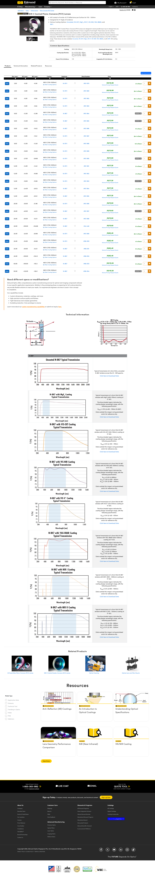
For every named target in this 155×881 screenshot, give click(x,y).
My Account (121, 3)
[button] (126, 6)
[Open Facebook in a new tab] (101, 850)
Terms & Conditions (40, 851)
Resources (48, 66)
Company (47, 7)
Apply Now (115, 819)
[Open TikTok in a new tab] (133, 850)
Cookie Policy (29, 851)
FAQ (9, 716)
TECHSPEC (20, 831)
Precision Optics (51, 825)
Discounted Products (83, 823)
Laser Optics (50, 831)
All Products (21, 10)
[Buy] (149, 83)
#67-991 (86, 166)
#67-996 (86, 203)
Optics (27, 10)
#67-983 (86, 106)
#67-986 (86, 128)
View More (46, 761)
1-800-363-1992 (126, 6)
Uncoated (70, 22)
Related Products (36, 66)
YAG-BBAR (97, 22)
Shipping (49, 808)
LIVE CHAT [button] (63, 786)
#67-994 (86, 188)
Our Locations (20, 817)
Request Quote (114, 85)
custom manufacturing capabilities (33, 307)
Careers (19, 820)
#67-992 (86, 173)
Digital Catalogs (112, 811)
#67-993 (86, 181)
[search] (77, 2)
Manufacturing (30, 7)
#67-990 (86, 158)
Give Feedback (51, 817)
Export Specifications (146, 73)
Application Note (13, 700)
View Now (58, 714)
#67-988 (86, 143)
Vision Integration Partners (84, 811)
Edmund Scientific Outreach (85, 826)
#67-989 (86, 151)
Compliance (20, 828)
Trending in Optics (14, 709)
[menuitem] (21, 7)
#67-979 (86, 83)
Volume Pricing (106, 85)
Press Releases (21, 823)
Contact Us (135, 6)
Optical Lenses (34, 10)
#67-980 (86, 91)
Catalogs (111, 808)
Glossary (11, 703)
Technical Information (21, 66)
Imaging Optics (51, 833)
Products (7, 66)
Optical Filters (51, 828)
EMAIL (93, 785)
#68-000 (86, 241)
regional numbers (34, 789)
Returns (49, 811)
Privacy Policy (21, 851)
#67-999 (86, 234)
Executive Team (21, 811)
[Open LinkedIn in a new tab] (121, 850)
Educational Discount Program (85, 817)
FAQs (48, 814)
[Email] (133, 10)
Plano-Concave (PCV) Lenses (47, 10)
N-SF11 (65, 83)
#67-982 (86, 98)
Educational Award (82, 820)
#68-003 (86, 264)
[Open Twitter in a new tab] (107, 850)
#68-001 (86, 249)
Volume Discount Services (84, 814)
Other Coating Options (50, 84)
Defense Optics (51, 836)
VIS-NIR (91, 22)
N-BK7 (65, 113)
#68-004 (86, 271)
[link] (133, 1)
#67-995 (86, 196)
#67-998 (86, 219)
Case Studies (20, 826)
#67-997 (86, 211)
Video (10, 713)
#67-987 (86, 136)
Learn (40, 7)
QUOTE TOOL (120, 786)
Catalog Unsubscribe (113, 814)
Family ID (123, 10)
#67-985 (86, 121)
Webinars (11, 719)
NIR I (51, 24)
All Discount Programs (83, 808)
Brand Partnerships (22, 834)
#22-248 (86, 226)
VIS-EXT (76, 22)
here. (60, 307)
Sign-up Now (106, 797)
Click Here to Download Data (109, 376)
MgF (81, 22)
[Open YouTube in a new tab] (114, 850)
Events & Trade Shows (23, 814)
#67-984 (86, 113)
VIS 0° (86, 22)
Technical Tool (12, 706)
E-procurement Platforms (84, 828)
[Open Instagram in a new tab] (127, 850)
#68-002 (86, 256)
